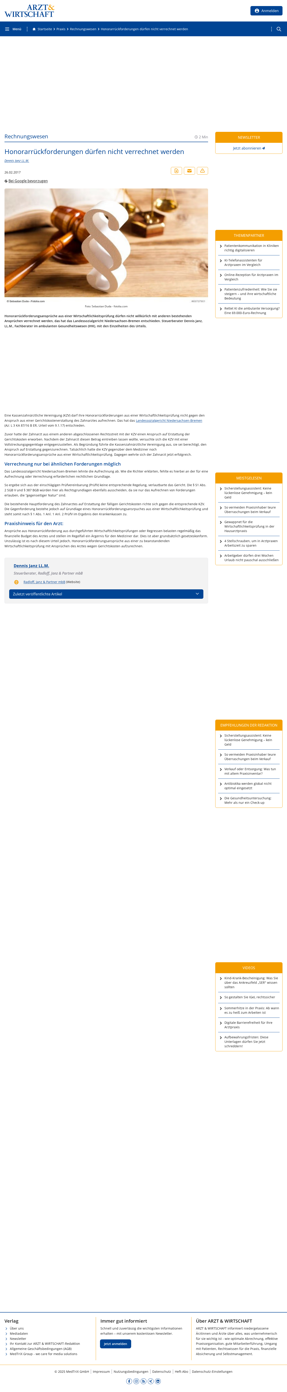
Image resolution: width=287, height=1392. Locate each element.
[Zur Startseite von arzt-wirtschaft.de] (29, 11)
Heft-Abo (181, 1371)
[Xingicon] (150, 1381)
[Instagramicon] (136, 1381)
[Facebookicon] (129, 1381)
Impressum (101, 1371)
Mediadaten (19, 1333)
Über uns (17, 1328)
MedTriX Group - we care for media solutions (43, 1354)
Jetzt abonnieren (247, 148)
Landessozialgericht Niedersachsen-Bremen (169, 420)
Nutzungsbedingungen (131, 1371)
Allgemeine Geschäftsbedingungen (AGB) (41, 1349)
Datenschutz (161, 1371)
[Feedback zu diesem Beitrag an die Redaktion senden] (202, 171)
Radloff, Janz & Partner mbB (44, 582)
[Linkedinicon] (157, 1381)
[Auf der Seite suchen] (279, 29)
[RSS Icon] (143, 1381)
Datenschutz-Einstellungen (212, 1371)
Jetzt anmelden (115, 1344)
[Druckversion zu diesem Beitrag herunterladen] (176, 171)
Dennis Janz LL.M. (16, 160)
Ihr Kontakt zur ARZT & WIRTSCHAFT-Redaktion (45, 1343)
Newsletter (18, 1338)
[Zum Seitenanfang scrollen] (279, 1384)
